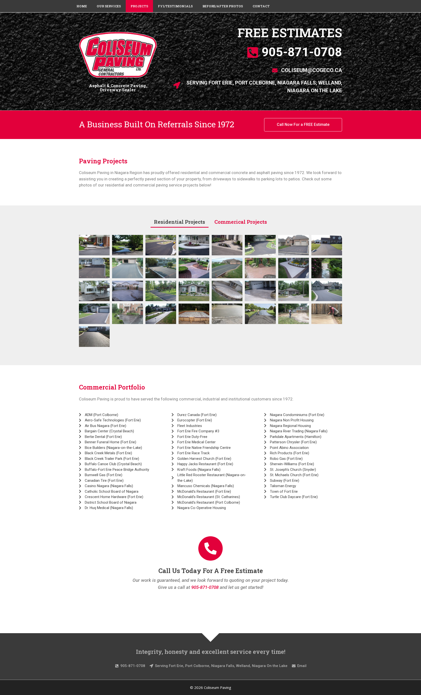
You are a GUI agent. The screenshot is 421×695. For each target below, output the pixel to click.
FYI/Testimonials (175, 6)
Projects (139, 6)
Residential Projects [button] (179, 221)
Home (82, 6)
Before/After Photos (222, 6)
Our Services (109, 6)
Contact (261, 6)
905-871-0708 (205, 587)
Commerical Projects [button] (240, 221)
